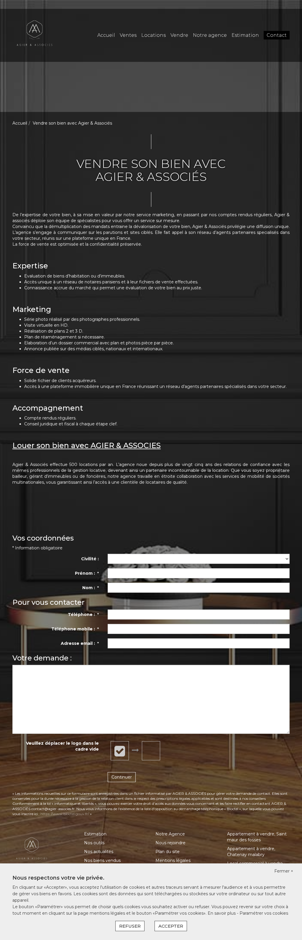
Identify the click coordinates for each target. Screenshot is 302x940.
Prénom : (87, 573)
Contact (277, 35)
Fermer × (283, 871)
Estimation (245, 35)
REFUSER (130, 926)
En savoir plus (222, 913)
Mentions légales (173, 860)
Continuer (121, 777)
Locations (153, 35)
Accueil (106, 35)
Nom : (90, 587)
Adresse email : (80, 643)
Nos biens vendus (102, 860)
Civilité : (90, 558)
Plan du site (167, 851)
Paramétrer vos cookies (263, 913)
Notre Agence (170, 834)
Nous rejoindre (170, 842)
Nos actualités (98, 851)
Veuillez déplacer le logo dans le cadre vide (62, 746)
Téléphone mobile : (75, 629)
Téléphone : (83, 614)
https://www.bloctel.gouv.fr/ (64, 814)
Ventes (128, 35)
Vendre (179, 35)
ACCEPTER (170, 926)
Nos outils (94, 842)
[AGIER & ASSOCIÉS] (34, 35)
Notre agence (210, 35)
